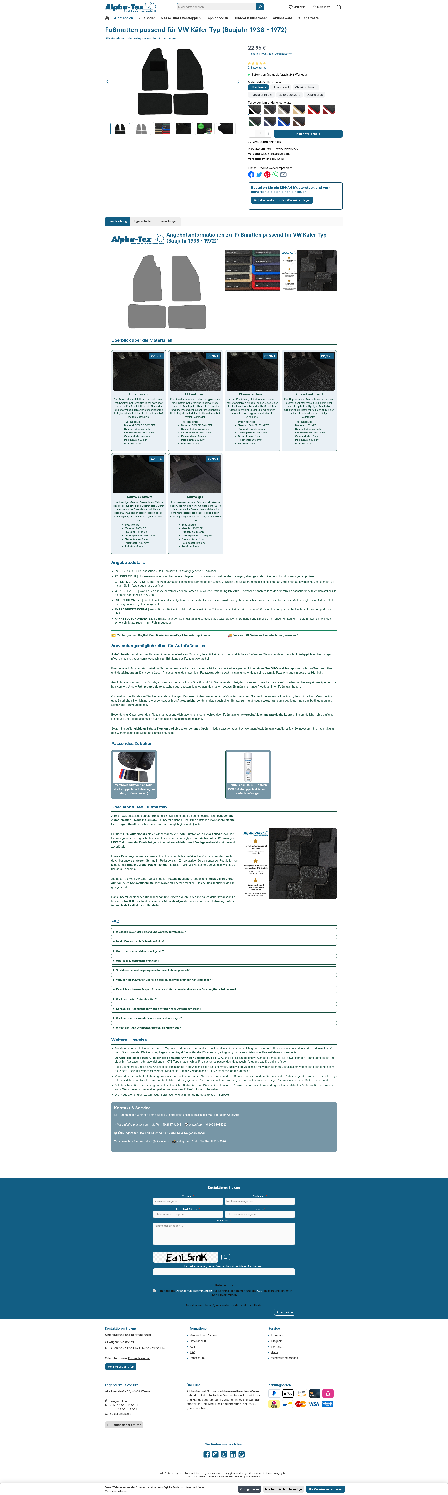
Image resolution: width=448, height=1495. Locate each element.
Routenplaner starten (126, 1425)
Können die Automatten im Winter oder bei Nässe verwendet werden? (158, 1008)
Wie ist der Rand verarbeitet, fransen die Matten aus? (148, 1027)
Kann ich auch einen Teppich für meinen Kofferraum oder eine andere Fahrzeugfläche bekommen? (176, 989)
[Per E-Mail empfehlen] (283, 174)
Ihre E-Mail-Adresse (188, 1208)
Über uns (277, 1335)
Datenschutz (198, 1341)
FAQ (192, 1352)
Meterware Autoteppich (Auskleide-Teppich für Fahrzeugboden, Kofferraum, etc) (134, 789)
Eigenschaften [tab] (143, 221)
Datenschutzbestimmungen (194, 1291)
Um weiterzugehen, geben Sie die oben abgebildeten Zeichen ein (224, 1266)
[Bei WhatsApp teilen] (275, 174)
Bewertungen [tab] (168, 221)
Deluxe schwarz (289, 94)
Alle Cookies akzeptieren (325, 1489)
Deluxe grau (315, 94)
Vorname (188, 1196)
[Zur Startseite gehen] (130, 7)
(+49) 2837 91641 (119, 1342)
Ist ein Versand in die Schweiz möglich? (140, 941)
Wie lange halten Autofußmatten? (136, 998)
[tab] (117, 221)
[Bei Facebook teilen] (251, 174)
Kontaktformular (139, 1358)
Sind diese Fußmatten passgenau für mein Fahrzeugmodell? (153, 970)
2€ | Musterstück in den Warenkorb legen (282, 200)
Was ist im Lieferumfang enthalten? (137, 960)
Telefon (259, 1208)
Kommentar (224, 1220)
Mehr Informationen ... (117, 1491)
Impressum (197, 1358)
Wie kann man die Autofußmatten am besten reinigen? (149, 1018)
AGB (260, 1291)
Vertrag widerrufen (120, 1366)
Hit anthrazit (281, 87)
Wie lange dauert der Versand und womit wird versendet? (151, 931)
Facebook (162, 1141)
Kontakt (276, 1346)
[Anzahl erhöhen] (268, 134)
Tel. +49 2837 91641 (168, 1124)
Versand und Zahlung (204, 1335)
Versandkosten (215, 1473)
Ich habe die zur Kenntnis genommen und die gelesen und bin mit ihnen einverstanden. (226, 1293)
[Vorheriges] (107, 81)
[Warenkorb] (338, 6)
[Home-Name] (108, 18)
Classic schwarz (306, 87)
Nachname (260, 1196)
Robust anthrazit (261, 94)
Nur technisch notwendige (283, 1489)
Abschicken (284, 1312)
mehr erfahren (197, 1408)
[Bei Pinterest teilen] (267, 174)
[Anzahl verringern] (251, 134)
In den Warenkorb (308, 133)
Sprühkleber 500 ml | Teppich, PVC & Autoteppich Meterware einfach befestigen (248, 789)
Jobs (274, 1352)
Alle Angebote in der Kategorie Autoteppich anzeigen (140, 38)
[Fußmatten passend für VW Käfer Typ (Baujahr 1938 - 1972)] (173, 81)
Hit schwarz (258, 87)
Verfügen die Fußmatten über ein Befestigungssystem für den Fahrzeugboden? (164, 979)
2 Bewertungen (258, 67)
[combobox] (216, 6)
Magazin (276, 1341)
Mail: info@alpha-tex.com (132, 1124)
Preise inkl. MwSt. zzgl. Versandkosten (270, 53)
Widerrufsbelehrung (284, 1358)
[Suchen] (260, 6)
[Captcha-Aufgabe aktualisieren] (225, 1257)
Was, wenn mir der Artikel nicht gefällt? (140, 951)
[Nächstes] (238, 81)
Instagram (182, 1141)
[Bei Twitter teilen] (259, 174)
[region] (173, 89)
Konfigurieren (249, 1489)
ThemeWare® (253, 1476)
